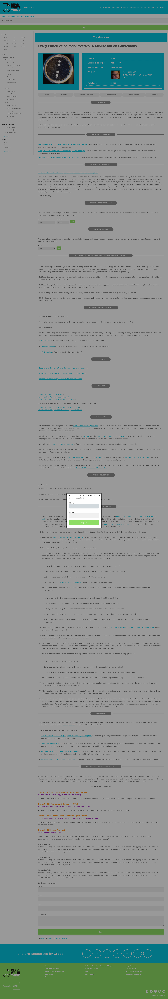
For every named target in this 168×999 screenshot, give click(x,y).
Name (71, 503)
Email (71, 512)
